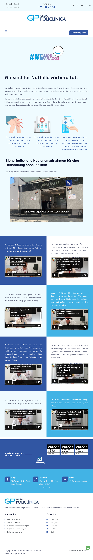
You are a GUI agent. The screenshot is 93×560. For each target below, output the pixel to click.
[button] (12, 199)
